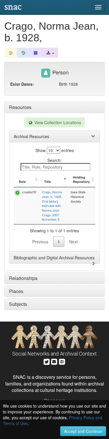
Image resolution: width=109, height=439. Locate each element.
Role (22, 181)
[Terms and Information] (61, 360)
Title (47, 181)
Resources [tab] (20, 107)
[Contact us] (54, 360)
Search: (54, 160)
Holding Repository (81, 179)
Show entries (54, 150)
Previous (40, 242)
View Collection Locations (57, 122)
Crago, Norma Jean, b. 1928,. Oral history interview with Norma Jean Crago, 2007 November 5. (52, 206)
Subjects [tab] (18, 304)
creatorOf (29, 192)
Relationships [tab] (23, 278)
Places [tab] (16, 291)
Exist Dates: (22, 84)
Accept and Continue (83, 431)
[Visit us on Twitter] (47, 360)
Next (73, 242)
